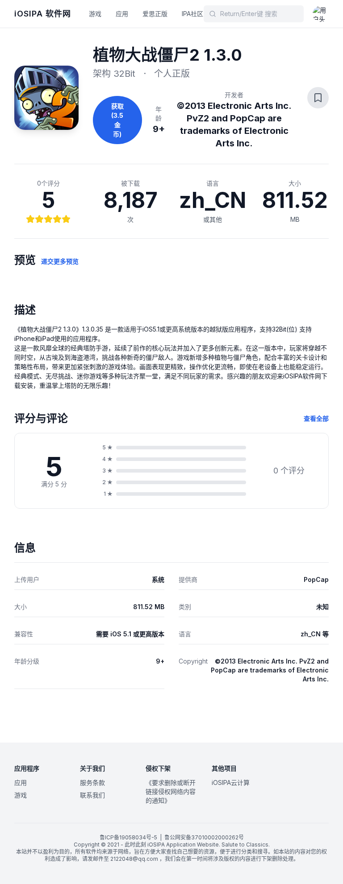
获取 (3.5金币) (117, 120)
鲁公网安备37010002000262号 (204, 837)
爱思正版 (154, 13)
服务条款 (92, 782)
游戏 (95, 13)
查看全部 (316, 418)
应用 (122, 13)
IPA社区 (192, 13)
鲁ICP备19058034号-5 (128, 837)
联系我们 (92, 795)
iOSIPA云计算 (231, 782)
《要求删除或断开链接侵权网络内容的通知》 (171, 791)
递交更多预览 (60, 261)
